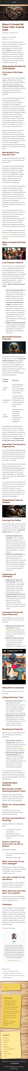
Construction (6, 1040)
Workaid (15, 452)
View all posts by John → (14, 960)
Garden (5, 1044)
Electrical (5, 1042)
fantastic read (6, 234)
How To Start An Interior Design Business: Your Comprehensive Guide (10, 1003)
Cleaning (5, 1038)
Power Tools (7, 1054)
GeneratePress (14, 1068)
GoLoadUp (20, 749)
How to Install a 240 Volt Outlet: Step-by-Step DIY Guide (9, 1017)
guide (23, 124)
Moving (5, 1051)
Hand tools (7, 969)
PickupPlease (10, 630)
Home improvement (9, 1049)
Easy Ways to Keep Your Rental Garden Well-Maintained (9, 1023)
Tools (5, 1056)
